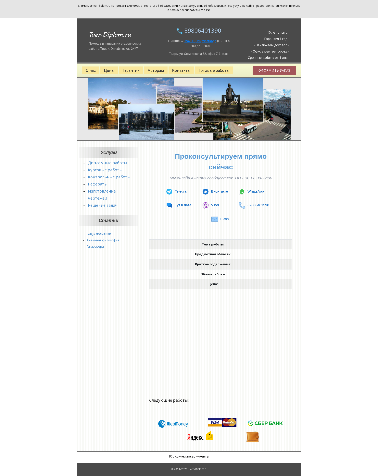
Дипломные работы (107, 162)
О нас (91, 70)
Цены (109, 70)
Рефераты (97, 184)
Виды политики (99, 234)
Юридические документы (189, 456)
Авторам (156, 70)
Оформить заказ (274, 70)
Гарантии (131, 70)
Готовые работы (214, 70)
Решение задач (103, 205)
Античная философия (103, 240)
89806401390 (202, 30)
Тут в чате (183, 205)
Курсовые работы (105, 170)
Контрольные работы (109, 177)
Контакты (181, 70)
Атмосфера (95, 246)
